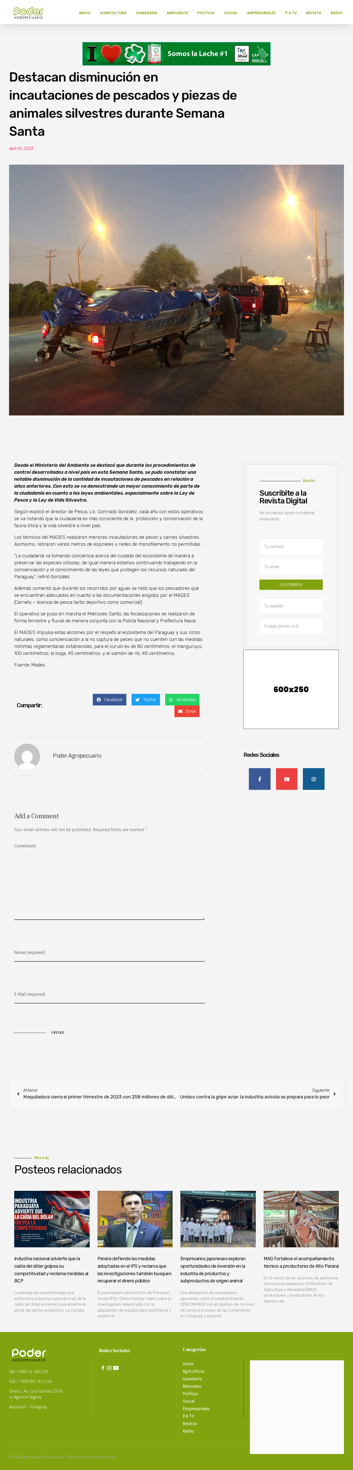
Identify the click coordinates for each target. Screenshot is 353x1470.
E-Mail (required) (29, 994)
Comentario (25, 845)
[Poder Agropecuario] (31, 13)
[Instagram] (109, 1368)
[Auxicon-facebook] (102, 1368)
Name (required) (29, 952)
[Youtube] (115, 1368)
